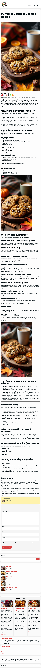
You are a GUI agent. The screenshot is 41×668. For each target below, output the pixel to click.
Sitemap (3, 653)
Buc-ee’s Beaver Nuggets (12, 571)
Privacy (34, 665)
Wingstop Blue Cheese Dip (12, 581)
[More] (13, 95)
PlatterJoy (6, 665)
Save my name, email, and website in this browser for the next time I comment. (19, 543)
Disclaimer (38, 665)
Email (3, 531)
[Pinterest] (2, 95)
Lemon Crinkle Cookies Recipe (33, 595)
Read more (3, 634)
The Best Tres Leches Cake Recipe (8, 595)
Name (4, 526)
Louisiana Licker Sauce (11, 587)
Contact (3, 651)
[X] (8, 95)
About (2, 649)
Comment (4, 511)
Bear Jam (8, 566)
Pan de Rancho (9, 576)
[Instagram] (6, 95)
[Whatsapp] (11, 95)
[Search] (38, 559)
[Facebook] (4, 95)
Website (4, 537)
